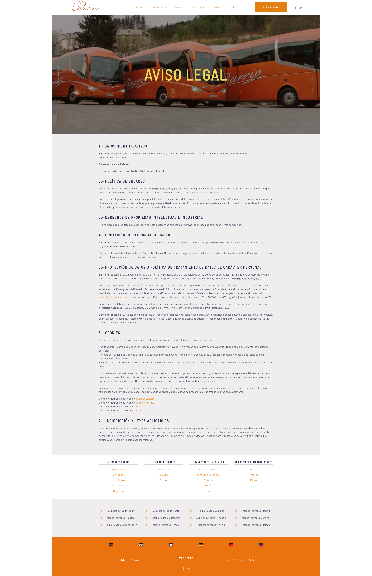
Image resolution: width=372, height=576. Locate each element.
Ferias (208, 485)
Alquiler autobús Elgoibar (121, 517)
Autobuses (118, 474)
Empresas (163, 469)
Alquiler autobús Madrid (256, 510)
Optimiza (253, 560)
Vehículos (159, 7)
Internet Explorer (145, 398)
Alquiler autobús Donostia (211, 517)
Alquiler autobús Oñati (166, 510)
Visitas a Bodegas (208, 469)
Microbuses (118, 480)
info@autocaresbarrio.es (115, 297)
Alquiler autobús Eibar (121, 510)
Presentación (118, 469)
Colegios (164, 474)
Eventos (208, 480)
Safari (139, 410)
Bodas (163, 480)
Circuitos (199, 7)
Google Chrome (144, 402)
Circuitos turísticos (208, 474)
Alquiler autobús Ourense (256, 517)
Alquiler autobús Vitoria (211, 524)
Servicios (179, 7)
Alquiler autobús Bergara (166, 517)
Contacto (219, 7)
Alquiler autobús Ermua (166, 524)
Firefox (140, 406)
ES (234, 7)
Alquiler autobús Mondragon (121, 524)
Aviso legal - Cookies (130, 560)
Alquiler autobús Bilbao (211, 510)
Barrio (140, 7)
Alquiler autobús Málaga (256, 524)
